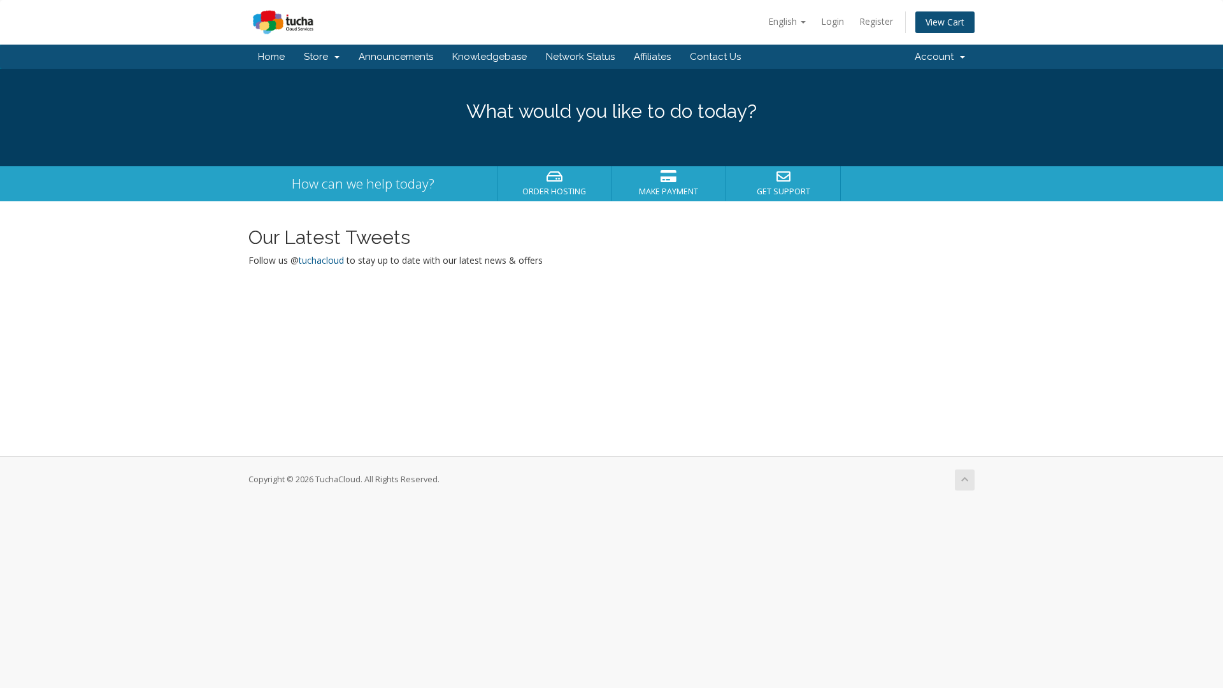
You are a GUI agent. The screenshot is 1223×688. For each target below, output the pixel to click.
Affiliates (652, 56)
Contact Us (715, 56)
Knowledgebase (489, 56)
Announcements (396, 56)
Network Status (580, 56)
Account (937, 56)
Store (318, 56)
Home (271, 56)
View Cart (945, 22)
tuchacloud (321, 260)
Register (876, 21)
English (783, 21)
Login (832, 21)
